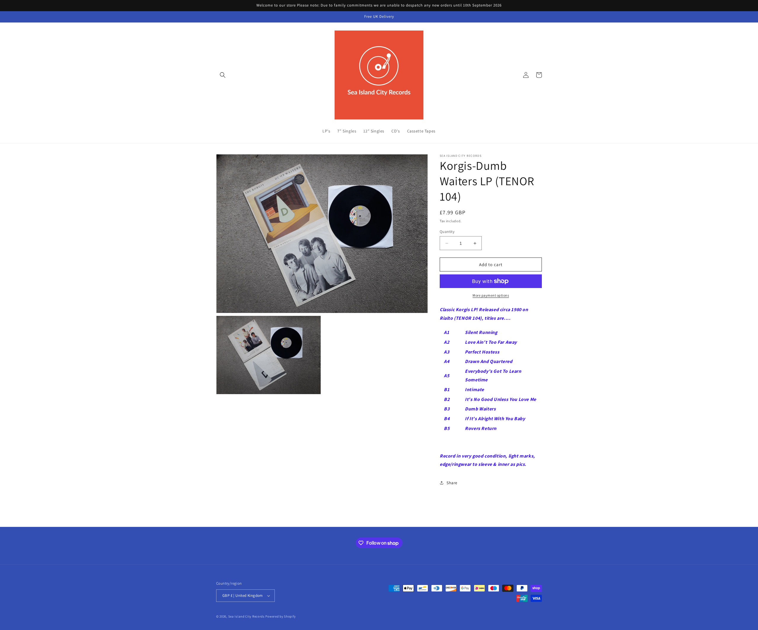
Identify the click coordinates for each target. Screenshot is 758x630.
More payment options (491, 295)
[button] (222, 74)
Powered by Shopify (280, 616)
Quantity (447, 231)
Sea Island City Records (246, 616)
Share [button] (452, 482)
